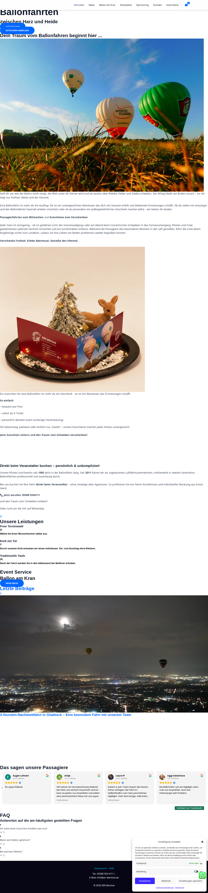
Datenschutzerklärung (165, 887)
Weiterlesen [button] (62, 800)
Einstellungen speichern (190, 880)
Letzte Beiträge (17, 588)
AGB (111, 868)
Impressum (179, 887)
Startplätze (126, 5)
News (92, 5)
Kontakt (157, 5)
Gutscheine (172, 5)
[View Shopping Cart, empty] (186, 5)
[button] (202, 841)
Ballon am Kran (107, 5)
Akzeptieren (145, 880)
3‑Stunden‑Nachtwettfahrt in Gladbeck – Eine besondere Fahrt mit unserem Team (65, 715)
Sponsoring (142, 5)
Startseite (79, 5)
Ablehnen (166, 880)
